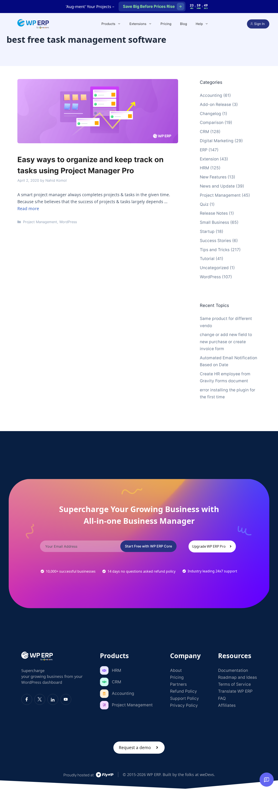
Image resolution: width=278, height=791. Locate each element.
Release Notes (214, 213)
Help (199, 24)
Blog (183, 24)
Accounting (211, 95)
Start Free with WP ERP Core (148, 546)
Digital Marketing (216, 140)
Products (108, 24)
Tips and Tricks (215, 249)
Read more (28, 208)
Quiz (204, 204)
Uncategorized (214, 267)
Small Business (214, 222)
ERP (203, 149)
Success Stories (215, 240)
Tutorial (207, 258)
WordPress (68, 222)
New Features (213, 177)
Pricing (166, 24)
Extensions (137, 24)
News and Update (217, 186)
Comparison (211, 122)
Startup (207, 231)
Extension (209, 159)
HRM (204, 167)
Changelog (210, 113)
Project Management (40, 222)
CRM (204, 131)
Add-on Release (215, 104)
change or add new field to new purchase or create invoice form (226, 341)
